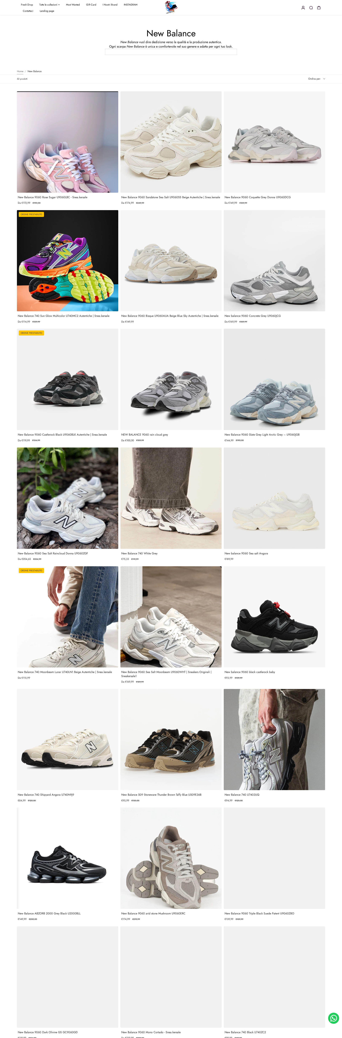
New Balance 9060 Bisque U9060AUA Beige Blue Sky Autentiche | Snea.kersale (169, 316)
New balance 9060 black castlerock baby (250, 672)
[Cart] (318, 7)
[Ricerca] (311, 7)
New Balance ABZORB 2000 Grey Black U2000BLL (49, 913)
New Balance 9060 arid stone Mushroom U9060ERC (153, 913)
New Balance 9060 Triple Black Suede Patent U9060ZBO (259, 913)
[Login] (303, 7)
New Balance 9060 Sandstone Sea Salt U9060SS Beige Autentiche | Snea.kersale (170, 197)
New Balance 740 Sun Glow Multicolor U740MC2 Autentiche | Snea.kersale (63, 316)
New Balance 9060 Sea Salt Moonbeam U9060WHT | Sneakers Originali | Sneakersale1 (166, 674)
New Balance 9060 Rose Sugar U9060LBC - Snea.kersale (52, 197)
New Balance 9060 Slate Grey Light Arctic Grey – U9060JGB (262, 435)
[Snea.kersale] (171, 7)
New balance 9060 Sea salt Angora (246, 553)
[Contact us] (333, 1018)
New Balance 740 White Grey (139, 553)
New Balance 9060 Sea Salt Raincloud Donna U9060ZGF (53, 553)
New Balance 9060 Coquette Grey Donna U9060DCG (258, 197)
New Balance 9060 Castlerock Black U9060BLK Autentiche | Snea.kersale (62, 435)
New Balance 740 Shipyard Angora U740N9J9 (46, 795)
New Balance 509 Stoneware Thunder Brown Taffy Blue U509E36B (161, 795)
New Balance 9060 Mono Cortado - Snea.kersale (151, 1032)
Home (20, 71)
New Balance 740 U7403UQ (242, 795)
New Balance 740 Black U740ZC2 (245, 1032)
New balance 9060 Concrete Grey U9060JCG (253, 316)
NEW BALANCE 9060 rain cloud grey (144, 435)
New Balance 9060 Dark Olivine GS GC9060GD (48, 1032)
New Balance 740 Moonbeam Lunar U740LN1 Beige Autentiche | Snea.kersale (65, 672)
